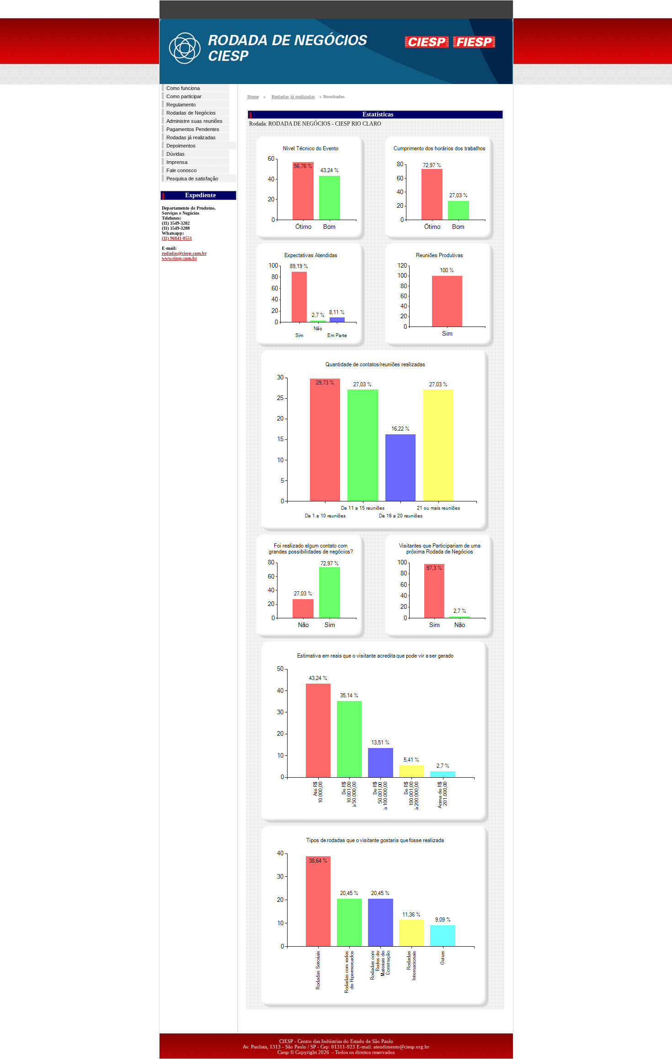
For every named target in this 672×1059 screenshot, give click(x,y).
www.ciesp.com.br (179, 258)
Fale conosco (181, 170)
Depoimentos (181, 145)
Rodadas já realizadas (191, 137)
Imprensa (176, 162)
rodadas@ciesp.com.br (184, 253)
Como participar (184, 96)
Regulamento (181, 104)
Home (253, 96)
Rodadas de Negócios (191, 113)
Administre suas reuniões (194, 121)
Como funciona (183, 88)
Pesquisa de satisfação (192, 178)
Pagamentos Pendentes (192, 129)
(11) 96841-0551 (177, 238)
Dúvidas (175, 154)
